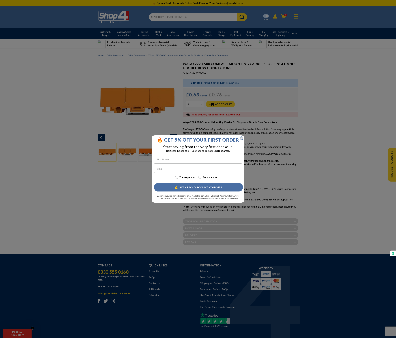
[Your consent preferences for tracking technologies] (393, 253)
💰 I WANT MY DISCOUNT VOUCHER (198, 187)
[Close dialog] (241, 138)
